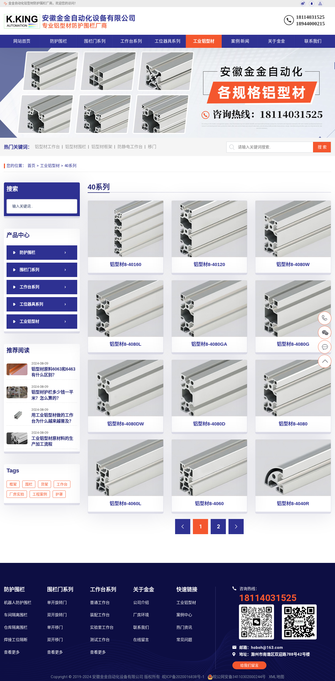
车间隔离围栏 (15, 615)
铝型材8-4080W (293, 264)
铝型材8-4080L (125, 344)
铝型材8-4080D (209, 423)
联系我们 (313, 41)
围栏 (28, 484)
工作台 (62, 484)
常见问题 (184, 639)
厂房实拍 (16, 494)
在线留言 (141, 639)
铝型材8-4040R (293, 503)
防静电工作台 (130, 146)
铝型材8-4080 (293, 423)
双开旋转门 (57, 615)
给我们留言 (249, 665)
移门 (152, 146)
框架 (13, 484)
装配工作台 (100, 615)
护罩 (59, 494)
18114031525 (325, 318)
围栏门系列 (94, 41)
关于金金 (276, 41)
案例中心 (184, 615)
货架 (44, 484)
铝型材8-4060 (209, 503)
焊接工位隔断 (15, 639)
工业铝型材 (204, 41)
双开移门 (55, 639)
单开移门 (55, 627)
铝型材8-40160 (125, 264)
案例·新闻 (240, 41)
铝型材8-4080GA (209, 344)
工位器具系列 (167, 41)
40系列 (70, 165)
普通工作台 (100, 602)
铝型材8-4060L (125, 503)
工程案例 (39, 494)
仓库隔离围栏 (15, 627)
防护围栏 (58, 41)
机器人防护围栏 (17, 602)
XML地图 (276, 676)
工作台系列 (131, 41)
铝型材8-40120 (209, 264)
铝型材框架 (101, 146)
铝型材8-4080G (293, 344)
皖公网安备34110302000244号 (239, 676)
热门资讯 (184, 627)
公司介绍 (141, 602)
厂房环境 (141, 615)
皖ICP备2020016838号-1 (183, 676)
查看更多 (12, 652)
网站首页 (22, 41)
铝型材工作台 (47, 146)
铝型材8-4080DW (125, 423)
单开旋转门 (57, 602)
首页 (31, 165)
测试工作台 (100, 639)
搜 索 (322, 147)
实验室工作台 (102, 627)
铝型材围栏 (75, 146)
